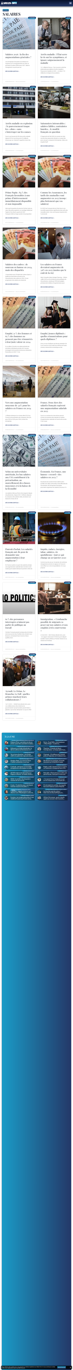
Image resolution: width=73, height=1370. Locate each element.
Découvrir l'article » (12, 71)
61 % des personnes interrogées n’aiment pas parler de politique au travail (17, 623)
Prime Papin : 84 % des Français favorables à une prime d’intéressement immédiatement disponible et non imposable (18, 198)
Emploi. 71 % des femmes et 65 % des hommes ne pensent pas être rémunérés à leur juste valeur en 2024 (18, 337)
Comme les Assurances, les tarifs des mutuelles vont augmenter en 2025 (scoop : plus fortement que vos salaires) (54, 198)
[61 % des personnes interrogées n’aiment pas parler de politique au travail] (19, 598)
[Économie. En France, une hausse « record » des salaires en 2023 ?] (54, 451)
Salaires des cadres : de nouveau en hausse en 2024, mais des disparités (18, 267)
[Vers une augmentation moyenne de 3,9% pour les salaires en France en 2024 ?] (19, 382)
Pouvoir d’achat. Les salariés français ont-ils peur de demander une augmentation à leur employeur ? (18, 555)
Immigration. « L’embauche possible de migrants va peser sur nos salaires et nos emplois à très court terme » (54, 625)
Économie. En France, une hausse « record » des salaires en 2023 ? (53, 474)
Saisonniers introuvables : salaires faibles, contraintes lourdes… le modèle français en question (54, 127)
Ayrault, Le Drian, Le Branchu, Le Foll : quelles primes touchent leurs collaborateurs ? (17, 695)
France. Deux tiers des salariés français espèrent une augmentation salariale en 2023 (54, 406)
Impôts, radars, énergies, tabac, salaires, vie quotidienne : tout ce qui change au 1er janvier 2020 (53, 553)
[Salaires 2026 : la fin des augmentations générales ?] (19, 33)
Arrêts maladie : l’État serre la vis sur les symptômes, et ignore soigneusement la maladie (54, 58)
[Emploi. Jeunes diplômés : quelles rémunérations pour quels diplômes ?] (54, 313)
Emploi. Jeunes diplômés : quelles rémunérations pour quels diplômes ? (54, 336)
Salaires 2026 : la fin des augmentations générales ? (18, 56)
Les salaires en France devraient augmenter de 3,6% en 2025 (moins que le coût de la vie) (53, 268)
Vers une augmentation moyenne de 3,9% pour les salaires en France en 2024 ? (18, 406)
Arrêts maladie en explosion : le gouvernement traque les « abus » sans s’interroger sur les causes (18, 127)
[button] (70, 3)
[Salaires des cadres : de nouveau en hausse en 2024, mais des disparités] (19, 243)
